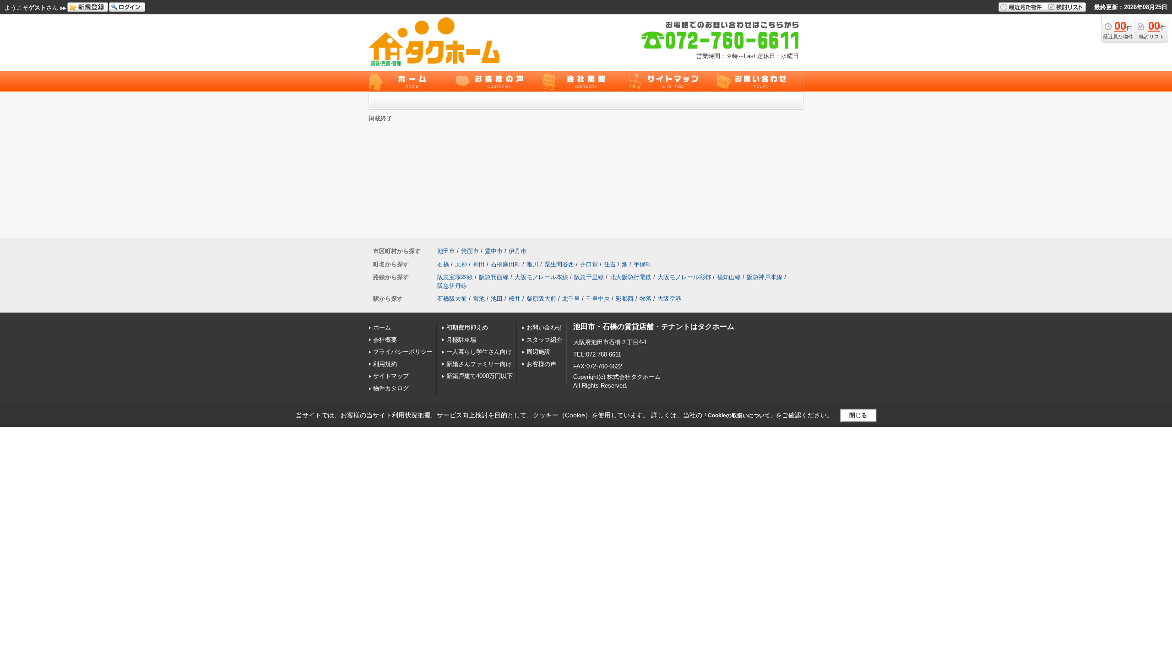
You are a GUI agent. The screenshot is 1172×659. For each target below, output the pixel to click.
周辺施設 (538, 351)
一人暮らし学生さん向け (479, 351)
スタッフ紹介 (544, 339)
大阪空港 (669, 298)
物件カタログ (391, 388)
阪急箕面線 (494, 277)
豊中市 (494, 251)
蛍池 (479, 298)
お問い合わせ (544, 327)
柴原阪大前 (541, 298)
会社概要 (385, 339)
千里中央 (598, 298)
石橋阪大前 (452, 298)
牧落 (645, 298)
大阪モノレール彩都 (684, 277)
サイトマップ (391, 376)
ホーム (382, 327)
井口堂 (589, 264)
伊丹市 (517, 251)
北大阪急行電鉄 (630, 277)
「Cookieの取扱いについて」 (739, 415)
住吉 (610, 264)
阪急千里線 (589, 277)
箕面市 (470, 251)
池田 (497, 298)
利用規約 (385, 364)
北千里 (571, 298)
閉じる (858, 415)
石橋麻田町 (506, 264)
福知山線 (729, 277)
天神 (461, 264)
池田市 (446, 251)
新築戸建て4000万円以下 (479, 376)
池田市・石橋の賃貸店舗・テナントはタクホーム (653, 326)
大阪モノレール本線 (541, 277)
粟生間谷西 (559, 264)
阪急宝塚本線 (455, 277)
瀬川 (532, 264)
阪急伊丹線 (452, 285)
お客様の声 (541, 364)
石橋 (443, 264)
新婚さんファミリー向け (479, 364)
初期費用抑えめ (467, 327)
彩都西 (625, 298)
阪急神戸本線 (764, 277)
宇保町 (642, 264)
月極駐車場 (461, 339)
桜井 (515, 298)
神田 (479, 264)
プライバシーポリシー (403, 351)
